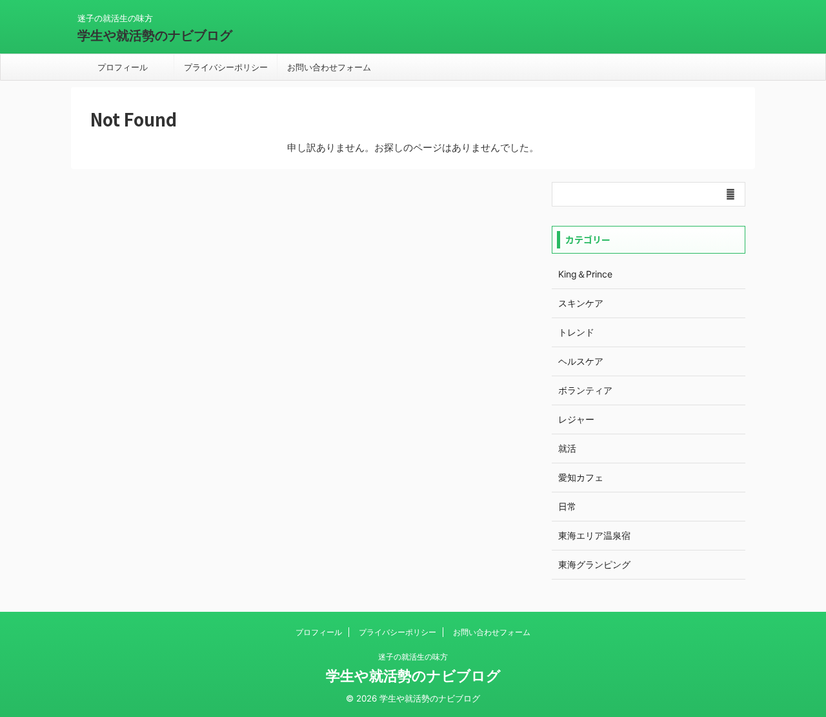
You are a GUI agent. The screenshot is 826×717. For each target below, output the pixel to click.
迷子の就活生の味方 (413, 656)
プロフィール (122, 67)
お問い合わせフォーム (329, 67)
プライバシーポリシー (226, 67)
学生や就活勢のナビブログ (154, 35)
